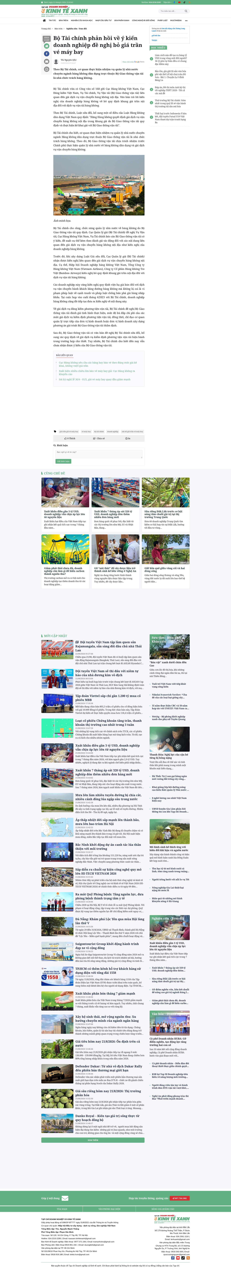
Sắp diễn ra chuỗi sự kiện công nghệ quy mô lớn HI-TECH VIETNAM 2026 (108, 871)
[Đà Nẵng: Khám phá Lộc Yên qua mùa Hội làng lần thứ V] (57, 926)
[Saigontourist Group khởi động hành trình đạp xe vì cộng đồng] (57, 951)
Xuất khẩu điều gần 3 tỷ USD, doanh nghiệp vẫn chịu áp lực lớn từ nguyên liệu (64, 514)
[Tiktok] (184, 2)
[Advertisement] (99, 407)
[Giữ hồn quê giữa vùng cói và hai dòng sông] (166, 549)
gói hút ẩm (156, 35)
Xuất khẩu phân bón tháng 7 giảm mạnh (105, 993)
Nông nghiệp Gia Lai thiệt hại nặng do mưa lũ (168, 889)
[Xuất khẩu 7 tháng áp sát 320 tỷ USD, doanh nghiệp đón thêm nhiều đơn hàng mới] (115, 492)
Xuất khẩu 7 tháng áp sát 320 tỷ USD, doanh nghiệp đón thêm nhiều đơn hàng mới (113, 514)
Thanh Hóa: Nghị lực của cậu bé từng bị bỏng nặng (169, 756)
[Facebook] (174, 2)
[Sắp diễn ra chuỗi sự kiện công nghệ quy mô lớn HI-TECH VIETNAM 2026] (57, 877)
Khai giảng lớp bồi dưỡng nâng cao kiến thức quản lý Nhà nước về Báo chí (171, 788)
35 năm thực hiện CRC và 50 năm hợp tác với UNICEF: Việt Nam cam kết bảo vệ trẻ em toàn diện (170, 707)
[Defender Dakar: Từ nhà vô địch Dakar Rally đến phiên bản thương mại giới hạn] (57, 1073)
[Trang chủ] (44, 21)
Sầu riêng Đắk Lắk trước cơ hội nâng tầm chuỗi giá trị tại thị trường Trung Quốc (163, 514)
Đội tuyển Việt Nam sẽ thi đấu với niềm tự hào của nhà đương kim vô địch (106, 673)
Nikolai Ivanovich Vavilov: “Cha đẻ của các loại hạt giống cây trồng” (169, 696)
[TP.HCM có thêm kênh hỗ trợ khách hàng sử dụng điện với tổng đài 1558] (57, 976)
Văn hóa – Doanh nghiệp (170, 1014)
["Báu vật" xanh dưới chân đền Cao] (170, 646)
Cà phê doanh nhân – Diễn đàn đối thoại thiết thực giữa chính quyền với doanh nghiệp (170, 1065)
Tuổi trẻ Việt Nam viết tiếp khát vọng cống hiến (169, 685)
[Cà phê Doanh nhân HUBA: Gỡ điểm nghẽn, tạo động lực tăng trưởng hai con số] (170, 1023)
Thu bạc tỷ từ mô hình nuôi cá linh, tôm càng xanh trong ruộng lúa (169, 870)
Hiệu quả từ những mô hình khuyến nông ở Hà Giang (167, 900)
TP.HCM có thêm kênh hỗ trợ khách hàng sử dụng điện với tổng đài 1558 (108, 971)
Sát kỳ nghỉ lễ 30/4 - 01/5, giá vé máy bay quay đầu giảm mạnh (94, 379)
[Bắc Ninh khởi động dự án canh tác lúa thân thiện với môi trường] (57, 852)
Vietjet (154, 40)
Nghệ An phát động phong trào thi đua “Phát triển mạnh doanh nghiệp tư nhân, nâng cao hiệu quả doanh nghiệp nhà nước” (170, 1097)
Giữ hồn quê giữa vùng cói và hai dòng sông (165, 570)
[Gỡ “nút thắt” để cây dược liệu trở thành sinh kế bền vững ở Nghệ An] (115, 549)
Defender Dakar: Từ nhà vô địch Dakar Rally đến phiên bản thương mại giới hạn (108, 1068)
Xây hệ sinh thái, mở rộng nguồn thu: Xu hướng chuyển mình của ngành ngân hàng (107, 1019)
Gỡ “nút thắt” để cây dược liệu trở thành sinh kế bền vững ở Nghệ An (115, 570)
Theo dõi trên (128, 62)
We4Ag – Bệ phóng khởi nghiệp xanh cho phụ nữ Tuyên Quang (168, 718)
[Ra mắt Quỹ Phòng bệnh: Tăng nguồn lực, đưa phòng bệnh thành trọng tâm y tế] (57, 901)
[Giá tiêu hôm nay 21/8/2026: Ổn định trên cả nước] (57, 1049)
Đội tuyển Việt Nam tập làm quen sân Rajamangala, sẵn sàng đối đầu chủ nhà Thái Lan (108, 646)
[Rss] (189, 2)
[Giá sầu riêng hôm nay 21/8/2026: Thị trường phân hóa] (57, 1098)
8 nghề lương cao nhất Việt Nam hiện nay (169, 799)
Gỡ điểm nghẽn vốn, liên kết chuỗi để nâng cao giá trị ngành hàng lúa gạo (171, 991)
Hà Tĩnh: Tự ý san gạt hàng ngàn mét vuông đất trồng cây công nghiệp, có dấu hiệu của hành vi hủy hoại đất (169, 777)
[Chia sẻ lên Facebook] (46, 53)
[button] (167, 2)
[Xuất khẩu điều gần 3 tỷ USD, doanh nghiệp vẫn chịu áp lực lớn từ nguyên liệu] (65, 492)
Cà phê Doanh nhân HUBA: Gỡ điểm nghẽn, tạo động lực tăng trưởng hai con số (168, 1042)
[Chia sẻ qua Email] (46, 61)
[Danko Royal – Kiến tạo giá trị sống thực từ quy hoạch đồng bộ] (57, 1123)
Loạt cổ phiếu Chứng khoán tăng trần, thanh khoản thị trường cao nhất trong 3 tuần (108, 723)
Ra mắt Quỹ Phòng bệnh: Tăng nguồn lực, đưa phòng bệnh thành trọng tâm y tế (109, 896)
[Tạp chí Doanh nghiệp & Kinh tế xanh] (64, 11)
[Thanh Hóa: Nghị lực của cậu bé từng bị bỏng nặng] (170, 739)
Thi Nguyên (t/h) (68, 60)
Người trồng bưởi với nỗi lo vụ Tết (170, 879)
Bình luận (46, 38)
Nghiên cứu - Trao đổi (168, 918)
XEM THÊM (93, 1140)
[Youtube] (179, 2)
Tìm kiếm (186, 11)
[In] (46, 69)
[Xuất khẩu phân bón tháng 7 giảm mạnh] (57, 1001)
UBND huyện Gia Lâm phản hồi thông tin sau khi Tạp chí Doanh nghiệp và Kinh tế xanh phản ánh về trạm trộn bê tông (170, 810)
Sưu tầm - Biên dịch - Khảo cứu (167, 639)
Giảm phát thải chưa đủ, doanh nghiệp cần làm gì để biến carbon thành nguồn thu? (64, 571)
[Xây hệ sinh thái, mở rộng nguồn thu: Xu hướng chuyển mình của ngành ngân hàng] (57, 1024)
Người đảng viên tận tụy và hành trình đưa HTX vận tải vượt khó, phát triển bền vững (170, 1086)
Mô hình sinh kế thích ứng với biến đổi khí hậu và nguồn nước (169, 848)
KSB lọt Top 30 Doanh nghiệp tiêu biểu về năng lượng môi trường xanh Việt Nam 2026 (170, 1075)
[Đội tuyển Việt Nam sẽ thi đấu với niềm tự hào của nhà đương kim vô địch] (57, 678)
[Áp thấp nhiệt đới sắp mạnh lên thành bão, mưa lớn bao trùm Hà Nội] (57, 827)
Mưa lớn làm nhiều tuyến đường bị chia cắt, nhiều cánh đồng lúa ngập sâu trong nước (108, 797)
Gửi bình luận (63, 461)
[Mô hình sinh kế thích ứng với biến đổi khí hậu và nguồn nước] (170, 831)
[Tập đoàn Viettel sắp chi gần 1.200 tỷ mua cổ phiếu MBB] (57, 703)
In (129, 438)
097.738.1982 (180, 1198)
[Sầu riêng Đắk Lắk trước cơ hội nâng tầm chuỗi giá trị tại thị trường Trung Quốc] (166, 492)
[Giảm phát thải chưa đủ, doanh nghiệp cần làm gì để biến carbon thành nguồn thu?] (65, 549)
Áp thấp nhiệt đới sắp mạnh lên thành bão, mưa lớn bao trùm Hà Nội (107, 822)
